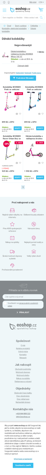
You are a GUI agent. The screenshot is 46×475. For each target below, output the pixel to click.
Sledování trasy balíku (23, 393)
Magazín (23, 358)
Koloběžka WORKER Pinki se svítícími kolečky (12, 89)
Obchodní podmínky (23, 369)
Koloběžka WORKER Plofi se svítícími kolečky (34, 89)
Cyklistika (34, 26)
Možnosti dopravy (23, 372)
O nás (23, 345)
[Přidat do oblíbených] (20, 113)
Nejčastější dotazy (23, 402)
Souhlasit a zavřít (23, 465)
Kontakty (23, 355)
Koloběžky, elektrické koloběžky (14, 29)
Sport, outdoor (21, 26)
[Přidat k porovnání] (16, 113)
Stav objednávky (23, 396)
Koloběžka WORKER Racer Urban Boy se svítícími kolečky (12, 138)
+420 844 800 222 (23, 414)
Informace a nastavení (23, 459)
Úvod (9, 26)
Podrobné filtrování (24, 78)
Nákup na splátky (23, 378)
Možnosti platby (23, 375)
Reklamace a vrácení (23, 381)
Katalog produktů (23, 348)
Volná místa (23, 352)
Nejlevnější (20, 73)
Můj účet (33, 2)
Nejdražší (28, 73)
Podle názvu (36, 73)
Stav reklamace (23, 399)
